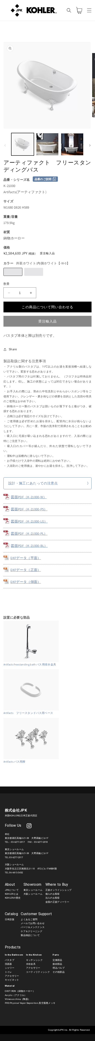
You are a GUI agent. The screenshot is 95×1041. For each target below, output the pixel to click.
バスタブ (9, 960)
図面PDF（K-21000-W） (29, 497)
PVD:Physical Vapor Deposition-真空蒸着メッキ (30, 1003)
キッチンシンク (34, 960)
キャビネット (12, 980)
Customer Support (36, 914)
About (10, 884)
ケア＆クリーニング (31, 931)
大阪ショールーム (33, 894)
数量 (6, 284)
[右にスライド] (90, 145)
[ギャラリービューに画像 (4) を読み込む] (72, 144)
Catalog (11, 914)
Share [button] (13, 349)
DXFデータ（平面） (25, 558)
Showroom (33, 884)
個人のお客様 (52, 894)
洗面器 (8, 964)
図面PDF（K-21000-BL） (29, 545)
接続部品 (57, 964)
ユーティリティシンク (38, 972)
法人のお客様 (52, 898)
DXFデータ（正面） (25, 570)
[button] (89, 10)
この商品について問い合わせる (47, 307)
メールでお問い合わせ (33, 923)
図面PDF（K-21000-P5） (29, 509)
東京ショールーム (33, 890)
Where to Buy (56, 884)
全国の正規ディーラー (57, 902)
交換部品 (57, 960)
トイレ (8, 972)
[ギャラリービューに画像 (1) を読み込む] (22, 144)
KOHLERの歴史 (13, 898)
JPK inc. (64, 1029)
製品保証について (30, 935)
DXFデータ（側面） (25, 582)
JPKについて (12, 890)
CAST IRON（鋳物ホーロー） (20, 991)
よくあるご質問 (29, 919)
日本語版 (9, 919)
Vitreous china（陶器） (17, 999)
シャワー (9, 968)
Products (13, 947)
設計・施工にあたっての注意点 (33, 483)
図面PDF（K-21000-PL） (29, 533)
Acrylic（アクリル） (16, 995)
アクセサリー (12, 976)
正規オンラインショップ (58, 890)
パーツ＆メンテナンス (33, 927)
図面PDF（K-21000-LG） (29, 521)
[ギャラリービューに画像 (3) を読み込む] (47, 144)
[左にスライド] (5, 145)
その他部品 (59, 972)
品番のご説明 (43, 179)
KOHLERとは (11, 894)
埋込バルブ (59, 968)
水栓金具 (31, 964)
